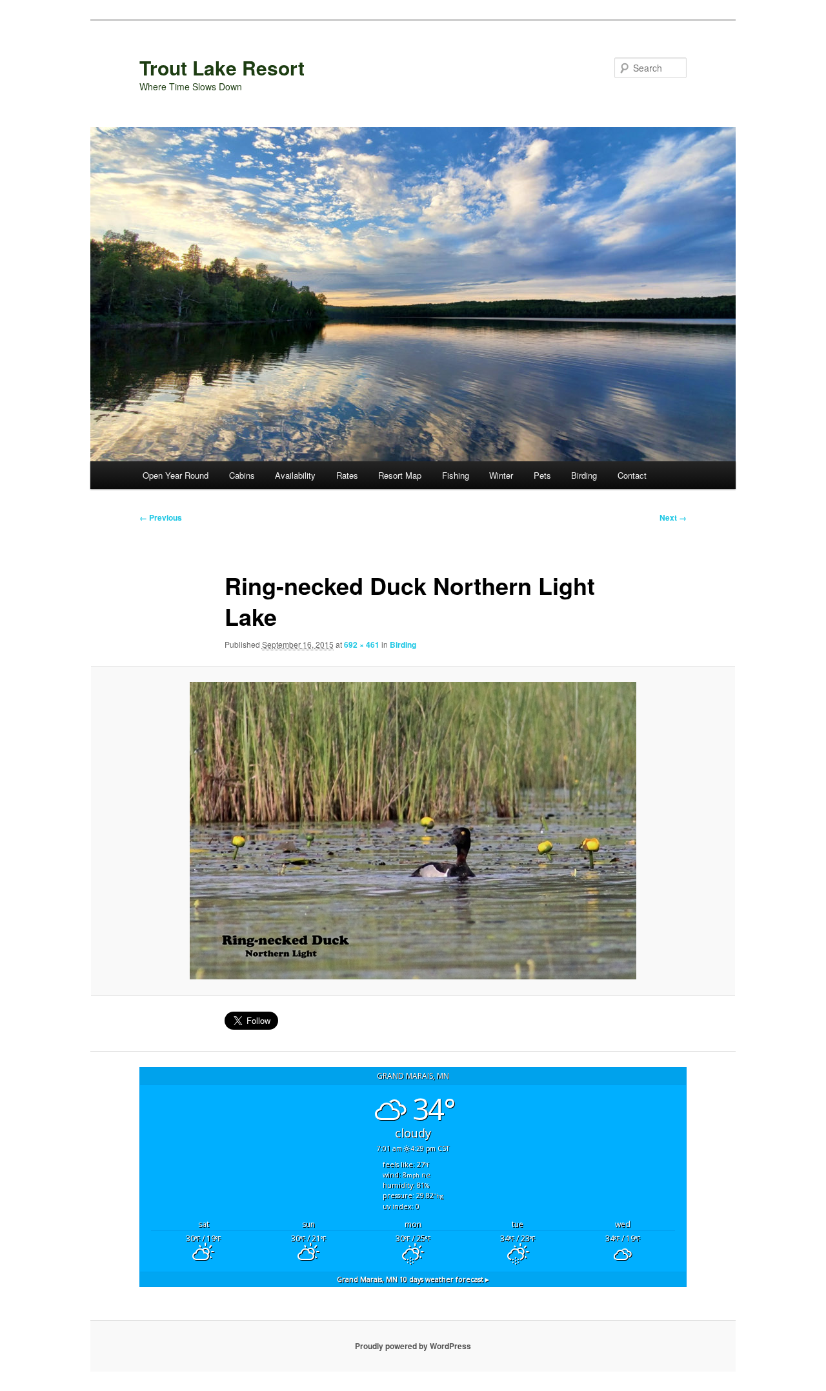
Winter (501, 475)
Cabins (242, 475)
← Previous (160, 517)
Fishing (455, 475)
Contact (632, 475)
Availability (295, 475)
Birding (584, 475)
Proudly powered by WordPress (413, 1346)
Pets (542, 475)
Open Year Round (175, 475)
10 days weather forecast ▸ (413, 1279)
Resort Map (399, 475)
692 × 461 (361, 644)
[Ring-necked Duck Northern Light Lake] (413, 830)
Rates (347, 475)
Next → (673, 517)
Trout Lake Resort (222, 67)
